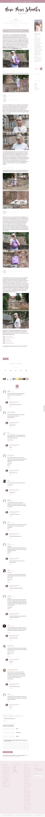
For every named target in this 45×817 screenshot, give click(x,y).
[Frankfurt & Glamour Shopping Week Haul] (27, 379)
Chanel (28, 772)
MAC (29, 790)
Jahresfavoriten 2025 (6, 776)
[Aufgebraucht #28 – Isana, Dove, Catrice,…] (44, 408)
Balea (29, 769)
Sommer (25, 802)
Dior (28, 774)
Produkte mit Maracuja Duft (7, 767)
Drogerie (25, 776)
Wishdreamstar (9, 340)
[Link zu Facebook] (36, 9)
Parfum (25, 797)
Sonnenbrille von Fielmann (15, 271)
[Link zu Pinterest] (40, 9)
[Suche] (33, 1)
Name (17, 728)
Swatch (29, 802)
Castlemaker (8, 339)
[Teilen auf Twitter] (10, 370)
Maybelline (29, 792)
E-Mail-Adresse (18, 732)
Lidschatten (25, 788)
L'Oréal (29, 786)
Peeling (28, 797)
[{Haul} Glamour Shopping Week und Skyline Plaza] (14, 379)
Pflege (25, 799)
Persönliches (36, 88)
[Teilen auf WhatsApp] (15, 370)
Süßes (25, 804)
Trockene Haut (29, 804)
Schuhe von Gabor (13, 212)
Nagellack (28, 793)
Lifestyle (36, 87)
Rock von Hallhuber (13, 100)
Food (35, 86)
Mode (25, 793)
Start (35, 766)
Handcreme (25, 783)
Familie (25, 779)
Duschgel (29, 776)
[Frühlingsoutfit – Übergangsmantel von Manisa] (4, 379)
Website (17, 736)
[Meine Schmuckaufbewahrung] (10, 379)
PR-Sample (28, 799)
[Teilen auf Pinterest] (21, 370)
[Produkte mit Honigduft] (1, 408)
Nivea (30, 795)
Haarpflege (25, 781)
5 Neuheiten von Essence (6, 769)
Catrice (25, 772)
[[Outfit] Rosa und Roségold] (20, 379)
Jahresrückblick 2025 (6, 774)
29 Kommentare (19, 363)
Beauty (35, 83)
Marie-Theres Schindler (10, 337)
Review (25, 800)
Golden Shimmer (9, 342)
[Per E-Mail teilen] (26, 370)
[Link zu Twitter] (38, 9)
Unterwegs (25, 806)
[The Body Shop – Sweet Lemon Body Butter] (17, 379)
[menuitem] (12, 1)
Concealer (25, 774)
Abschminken (26, 767)
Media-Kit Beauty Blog (37, 768)
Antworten (8, 398)
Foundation (29, 779)
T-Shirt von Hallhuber (13, 95)
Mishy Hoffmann (9, 336)
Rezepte (28, 800)
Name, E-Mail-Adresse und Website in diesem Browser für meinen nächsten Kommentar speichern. (15, 740)
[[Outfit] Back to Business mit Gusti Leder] (23, 379)
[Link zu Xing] (41, 9)
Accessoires (25, 769)
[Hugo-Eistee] (7, 379)
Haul (29, 783)
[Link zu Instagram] (35, 9)
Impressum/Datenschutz (38, 770)
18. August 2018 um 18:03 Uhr (8, 716)
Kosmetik (25, 786)
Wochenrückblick (26, 809)
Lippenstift (25, 790)
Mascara (25, 792)
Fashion (16, 19)
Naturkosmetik (26, 795)
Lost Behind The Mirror (10, 343)
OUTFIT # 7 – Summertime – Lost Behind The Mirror (13, 715)
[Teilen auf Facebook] (5, 370)
